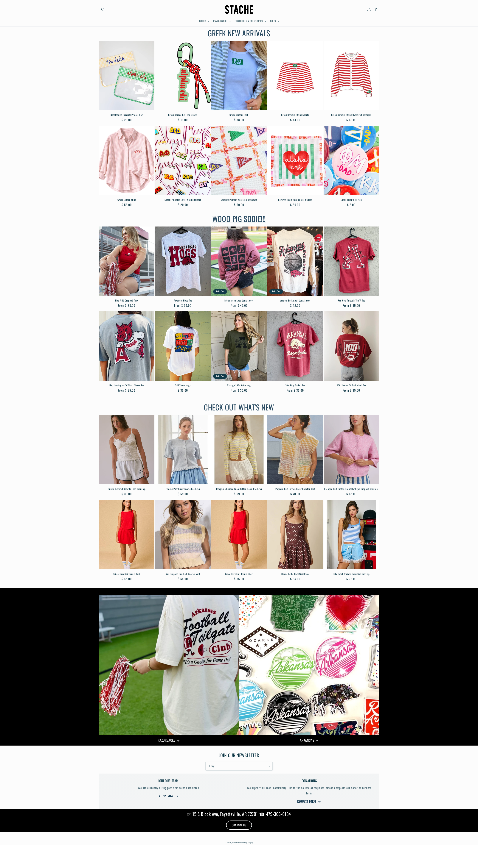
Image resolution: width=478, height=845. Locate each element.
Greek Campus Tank (239, 114)
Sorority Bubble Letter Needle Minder (182, 199)
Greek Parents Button (351, 199)
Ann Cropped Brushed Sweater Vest (183, 574)
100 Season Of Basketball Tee (351, 385)
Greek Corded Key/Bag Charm (182, 114)
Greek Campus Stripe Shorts (295, 114)
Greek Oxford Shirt (126, 199)
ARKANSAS (307, 740)
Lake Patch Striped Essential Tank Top (351, 574)
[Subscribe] (268, 766)
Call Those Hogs (183, 385)
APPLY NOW (166, 796)
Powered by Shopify (245, 842)
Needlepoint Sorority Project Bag (127, 114)
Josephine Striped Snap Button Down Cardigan (239, 489)
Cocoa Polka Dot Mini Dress (295, 574)
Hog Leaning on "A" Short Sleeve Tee (126, 385)
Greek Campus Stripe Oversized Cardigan (351, 114)
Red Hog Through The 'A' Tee (351, 300)
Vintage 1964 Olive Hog (239, 385)
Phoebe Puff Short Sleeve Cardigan (183, 489)
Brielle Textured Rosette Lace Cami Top (127, 489)
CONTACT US (239, 825)
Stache (235, 842)
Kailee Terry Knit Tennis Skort (239, 574)
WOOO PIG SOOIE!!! (239, 218)
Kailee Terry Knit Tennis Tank (126, 574)
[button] (103, 9)
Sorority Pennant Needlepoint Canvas (239, 199)
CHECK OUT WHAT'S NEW (239, 407)
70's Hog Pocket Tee (295, 385)
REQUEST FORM (306, 801)
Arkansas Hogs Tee (183, 300)
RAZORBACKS (167, 740)
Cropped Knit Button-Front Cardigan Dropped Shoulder (351, 489)
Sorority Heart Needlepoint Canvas (295, 199)
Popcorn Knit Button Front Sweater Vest (295, 489)
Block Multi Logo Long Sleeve (239, 300)
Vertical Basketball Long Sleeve (295, 300)
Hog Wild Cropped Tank (126, 300)
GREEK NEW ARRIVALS (239, 33)
